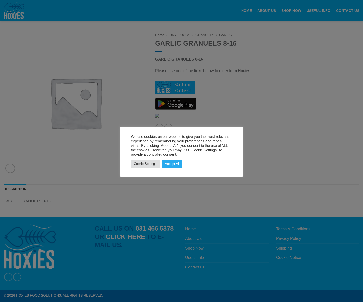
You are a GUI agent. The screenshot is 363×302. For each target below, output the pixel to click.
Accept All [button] (172, 164)
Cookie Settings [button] (145, 164)
